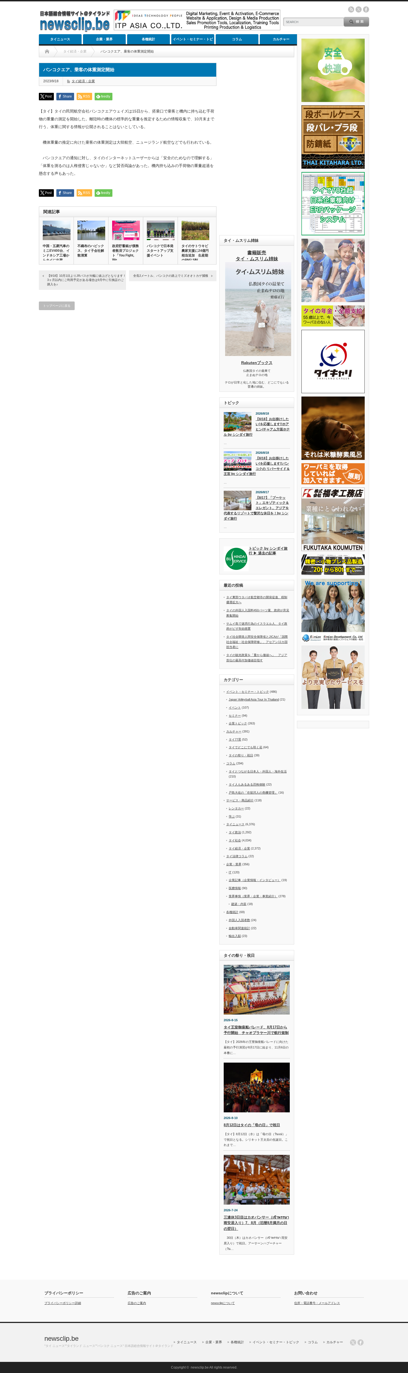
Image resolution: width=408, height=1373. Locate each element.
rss (351, 9)
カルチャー (281, 39)
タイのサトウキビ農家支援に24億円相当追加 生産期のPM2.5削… (195, 253)
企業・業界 (104, 39)
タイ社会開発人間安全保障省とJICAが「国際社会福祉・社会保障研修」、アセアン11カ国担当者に (257, 642)
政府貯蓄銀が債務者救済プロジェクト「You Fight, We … (125, 253)
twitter (359, 9)
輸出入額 (235, 936)
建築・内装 (238, 904)
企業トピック (238, 723)
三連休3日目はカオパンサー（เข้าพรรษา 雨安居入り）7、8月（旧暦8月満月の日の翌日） (256, 1223)
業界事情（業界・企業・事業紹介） (253, 896)
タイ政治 (235, 832)
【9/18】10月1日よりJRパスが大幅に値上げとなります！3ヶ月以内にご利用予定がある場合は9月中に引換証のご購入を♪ (86, 280)
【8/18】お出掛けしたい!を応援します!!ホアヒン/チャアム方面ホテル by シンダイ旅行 (257, 427)
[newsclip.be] (75, 30)
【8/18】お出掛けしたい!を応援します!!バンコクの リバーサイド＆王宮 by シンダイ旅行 (257, 466)
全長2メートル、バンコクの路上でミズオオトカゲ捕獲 (170, 275)
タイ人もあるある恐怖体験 (247, 784)
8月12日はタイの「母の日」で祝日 (252, 1125)
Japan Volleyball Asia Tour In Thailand (254, 699)
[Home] (47, 51)
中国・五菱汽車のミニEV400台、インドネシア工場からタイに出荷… (56, 253)
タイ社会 (235, 840)
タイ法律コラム (237, 856)
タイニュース (60, 39)
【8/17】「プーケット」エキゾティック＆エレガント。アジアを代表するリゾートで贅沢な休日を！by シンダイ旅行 (256, 508)
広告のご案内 (137, 1303)
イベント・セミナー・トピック (193, 40)
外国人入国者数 (239, 920)
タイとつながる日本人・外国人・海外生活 (258, 771)
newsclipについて (223, 1303)
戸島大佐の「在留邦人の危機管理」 (253, 792)
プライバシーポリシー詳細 (62, 1303)
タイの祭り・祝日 (241, 755)
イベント (235, 707)
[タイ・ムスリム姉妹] (258, 354)
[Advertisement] (256, 146)
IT (230, 872)
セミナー (235, 715)
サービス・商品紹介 (240, 800)
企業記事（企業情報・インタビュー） (255, 880)
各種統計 (148, 39)
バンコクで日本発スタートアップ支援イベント (160, 250)
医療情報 (235, 888)
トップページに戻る (56, 305)
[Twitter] (353, 1342)
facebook (366, 9)
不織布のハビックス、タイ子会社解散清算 (90, 250)
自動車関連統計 (239, 928)
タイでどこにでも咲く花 (245, 747)
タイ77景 (235, 739)
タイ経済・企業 (83, 81)
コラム (237, 39)
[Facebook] (360, 1342)
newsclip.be (61, 1338)
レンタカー (236, 808)
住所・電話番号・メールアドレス (317, 1303)
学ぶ (232, 816)
